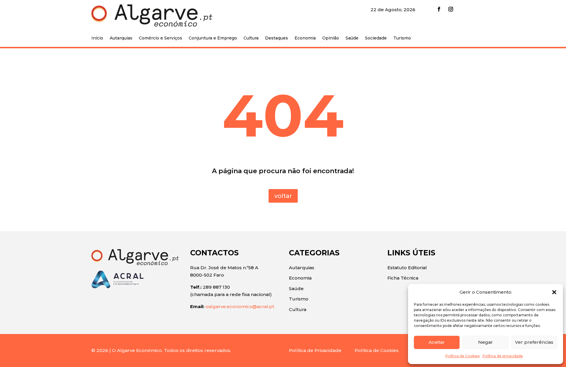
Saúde (351, 38)
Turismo (402, 38)
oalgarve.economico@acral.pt (239, 306)
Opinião (330, 38)
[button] (554, 292)
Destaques (276, 38)
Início (97, 38)
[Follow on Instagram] (450, 9)
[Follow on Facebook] (439, 9)
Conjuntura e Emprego (213, 38)
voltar (283, 195)
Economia (305, 38)
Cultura (251, 38)
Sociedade (376, 38)
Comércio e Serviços (160, 38)
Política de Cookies (462, 356)
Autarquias (121, 38)
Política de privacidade (503, 356)
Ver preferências (534, 342)
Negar (485, 342)
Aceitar (437, 342)
